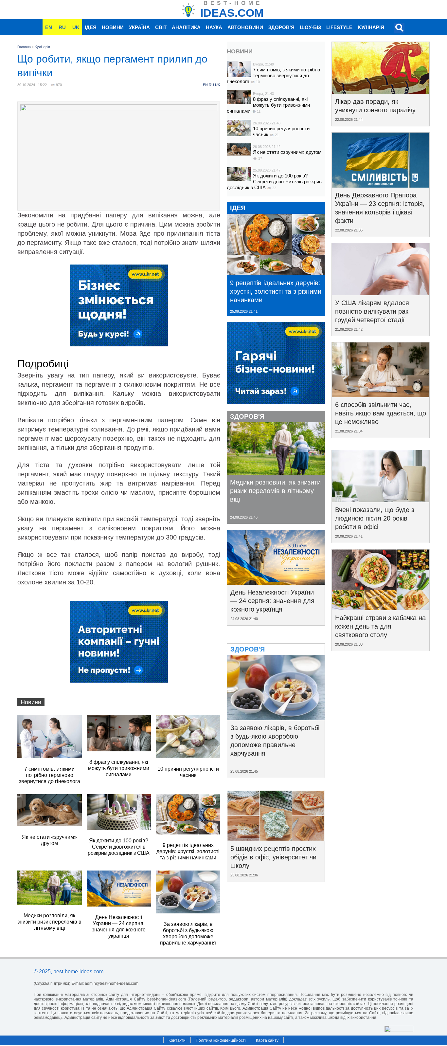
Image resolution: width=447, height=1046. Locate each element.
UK (76, 27)
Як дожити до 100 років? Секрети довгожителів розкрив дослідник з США (274, 181)
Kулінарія (371, 27)
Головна (24, 47)
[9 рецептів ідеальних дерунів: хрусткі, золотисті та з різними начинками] (276, 273)
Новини (113, 27)
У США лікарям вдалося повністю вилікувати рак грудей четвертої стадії (372, 311)
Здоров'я (281, 27)
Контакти (177, 1040)
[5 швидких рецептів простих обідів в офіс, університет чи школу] (276, 838)
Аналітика (186, 27)
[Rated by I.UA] (398, 1030)
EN (48, 27)
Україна (139, 27)
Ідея (91, 27)
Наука (214, 27)
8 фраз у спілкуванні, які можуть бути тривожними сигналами (268, 105)
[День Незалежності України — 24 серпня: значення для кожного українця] (276, 582)
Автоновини (245, 27)
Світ (161, 27)
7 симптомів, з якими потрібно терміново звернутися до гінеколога (273, 75)
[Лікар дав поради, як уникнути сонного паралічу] (380, 91)
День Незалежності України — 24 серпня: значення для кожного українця (272, 601)
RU (62, 27)
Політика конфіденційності (221, 1040)
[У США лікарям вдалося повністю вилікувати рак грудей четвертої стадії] (380, 293)
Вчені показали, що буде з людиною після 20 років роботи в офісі (374, 518)
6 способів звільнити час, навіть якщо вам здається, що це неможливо (380, 413)
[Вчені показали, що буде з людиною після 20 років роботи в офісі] (380, 500)
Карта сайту (267, 1040)
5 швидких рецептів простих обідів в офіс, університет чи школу (273, 857)
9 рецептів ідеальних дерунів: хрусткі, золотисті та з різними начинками (275, 291)
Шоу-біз (310, 27)
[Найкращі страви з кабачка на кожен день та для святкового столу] (380, 608)
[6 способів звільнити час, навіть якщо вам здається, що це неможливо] (380, 394)
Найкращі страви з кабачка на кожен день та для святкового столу (380, 626)
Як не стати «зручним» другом (287, 152)
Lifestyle (339, 27)
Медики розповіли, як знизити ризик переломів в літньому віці (275, 491)
